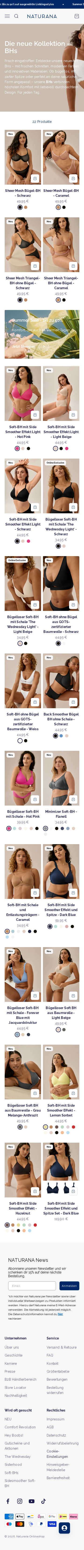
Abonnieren (62, 787)
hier (66, 800)
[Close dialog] (79, 758)
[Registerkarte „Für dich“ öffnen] (64, 1528)
